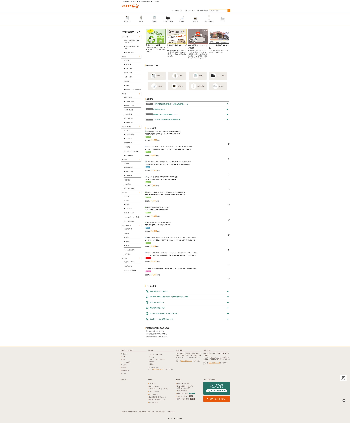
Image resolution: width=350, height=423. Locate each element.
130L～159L (128, 68)
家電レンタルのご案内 (183, 383)
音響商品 (128, 147)
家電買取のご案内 (182, 390)
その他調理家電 (129, 221)
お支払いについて (158, 369)
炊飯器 (127, 204)
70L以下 (127, 60)
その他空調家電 (129, 250)
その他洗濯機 (129, 118)
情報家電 (128, 184)
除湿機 (127, 233)
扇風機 (127, 245)
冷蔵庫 (141, 21)
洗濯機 (154, 21)
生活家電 (181, 21)
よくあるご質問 (153, 402)
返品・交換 (207, 350)
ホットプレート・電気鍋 (132, 217)
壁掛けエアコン (129, 262)
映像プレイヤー (129, 143)
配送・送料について (154, 386)
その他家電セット (130, 52)
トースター (128, 208)
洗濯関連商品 (129, 122)
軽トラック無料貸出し (185, 399)
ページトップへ (344, 400)
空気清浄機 (128, 229)
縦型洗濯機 (128, 97)
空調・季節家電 (209, 21)
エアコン (222, 21)
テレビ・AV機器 (168, 21)
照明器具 (128, 180)
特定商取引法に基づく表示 (146, 411)
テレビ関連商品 (129, 134)
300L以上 (128, 81)
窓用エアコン (129, 266)
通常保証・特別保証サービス (157, 399)
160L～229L (128, 73)
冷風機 (127, 241)
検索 (229, 10)
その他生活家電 (129, 188)
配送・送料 (179, 350)
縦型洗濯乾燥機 (129, 105)
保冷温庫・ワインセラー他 (133, 89)
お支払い (150, 350)
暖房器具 (128, 254)
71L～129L (128, 64)
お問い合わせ (204, 10)
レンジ (127, 196)
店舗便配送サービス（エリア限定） (159, 389)
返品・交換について (214, 363)
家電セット (127, 21)
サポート (150, 379)
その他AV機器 (129, 155)
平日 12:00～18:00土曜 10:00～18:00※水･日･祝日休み (218, 387)
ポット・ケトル (129, 213)
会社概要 (124, 411)
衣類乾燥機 (128, 114)
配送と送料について (186, 361)
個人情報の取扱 (160, 411)
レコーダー (128, 138)
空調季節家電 (200, 86)
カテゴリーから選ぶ (126, 350)
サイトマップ (171, 411)
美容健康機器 (129, 167)
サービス (178, 379)
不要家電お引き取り (184, 396)
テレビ (127, 130)
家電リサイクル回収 (185, 393)
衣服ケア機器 (129, 171)
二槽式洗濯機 (129, 110)
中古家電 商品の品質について (157, 397)
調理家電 (195, 21)
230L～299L (128, 77)
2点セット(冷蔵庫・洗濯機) (132, 47)
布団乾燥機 (128, 175)
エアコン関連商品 (130, 270)
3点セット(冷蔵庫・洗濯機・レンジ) (132, 41)
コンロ (127, 200)
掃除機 (127, 163)
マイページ (191, 10)
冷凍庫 (127, 85)
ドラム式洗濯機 (129, 101)
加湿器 (127, 237)
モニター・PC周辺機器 (132, 151)
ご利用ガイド (178, 10)
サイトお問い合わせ (209, 379)
